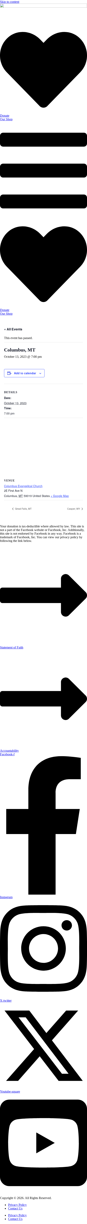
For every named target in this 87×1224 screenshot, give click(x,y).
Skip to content (9, 1)
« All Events (13, 329)
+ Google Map (60, 496)
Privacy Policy (17, 1204)
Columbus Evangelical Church (23, 486)
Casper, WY (74, 508)
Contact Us (15, 1208)
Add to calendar (25, 373)
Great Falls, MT (23, 508)
